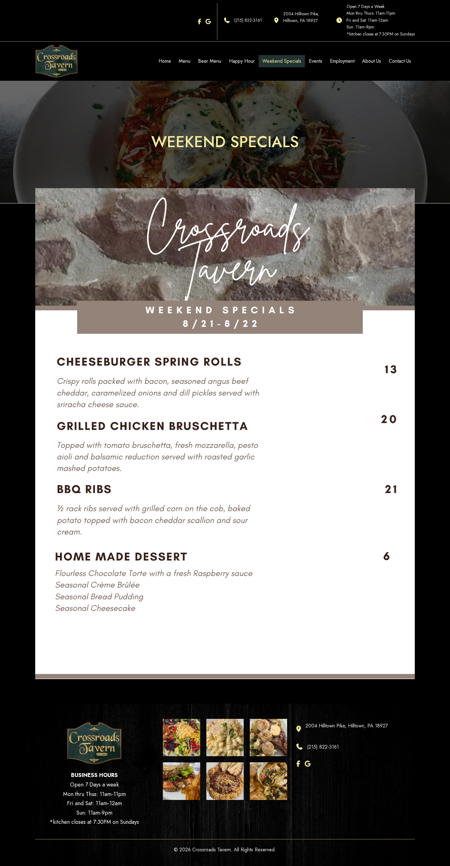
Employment (342, 61)
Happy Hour (242, 61)
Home (165, 61)
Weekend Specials (281, 61)
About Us (371, 61)
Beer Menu (209, 61)
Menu (184, 61)
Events (315, 61)
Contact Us (400, 61)
